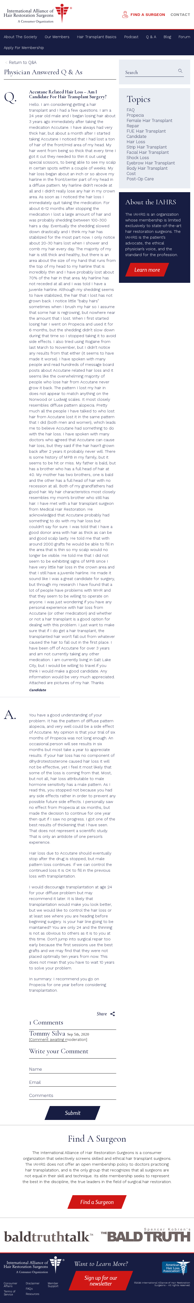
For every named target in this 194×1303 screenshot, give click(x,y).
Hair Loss (136, 141)
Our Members (57, 37)
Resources (32, 1293)
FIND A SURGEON (148, 14)
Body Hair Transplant (147, 168)
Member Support (53, 1285)
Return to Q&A (23, 62)
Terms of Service (9, 1293)
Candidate (137, 136)
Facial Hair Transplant (148, 152)
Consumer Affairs (10, 1285)
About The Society (20, 37)
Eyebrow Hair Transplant (151, 162)
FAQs (29, 1288)
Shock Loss (138, 157)
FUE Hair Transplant (146, 131)
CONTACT (180, 14)
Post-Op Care (140, 178)
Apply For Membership (24, 47)
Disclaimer (32, 1283)
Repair (133, 125)
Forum (184, 37)
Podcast (131, 37)
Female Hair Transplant (149, 120)
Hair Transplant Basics (96, 37)
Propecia (135, 115)
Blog (167, 37)
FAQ (131, 109)
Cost (131, 173)
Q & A (151, 37)
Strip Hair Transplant (147, 146)
